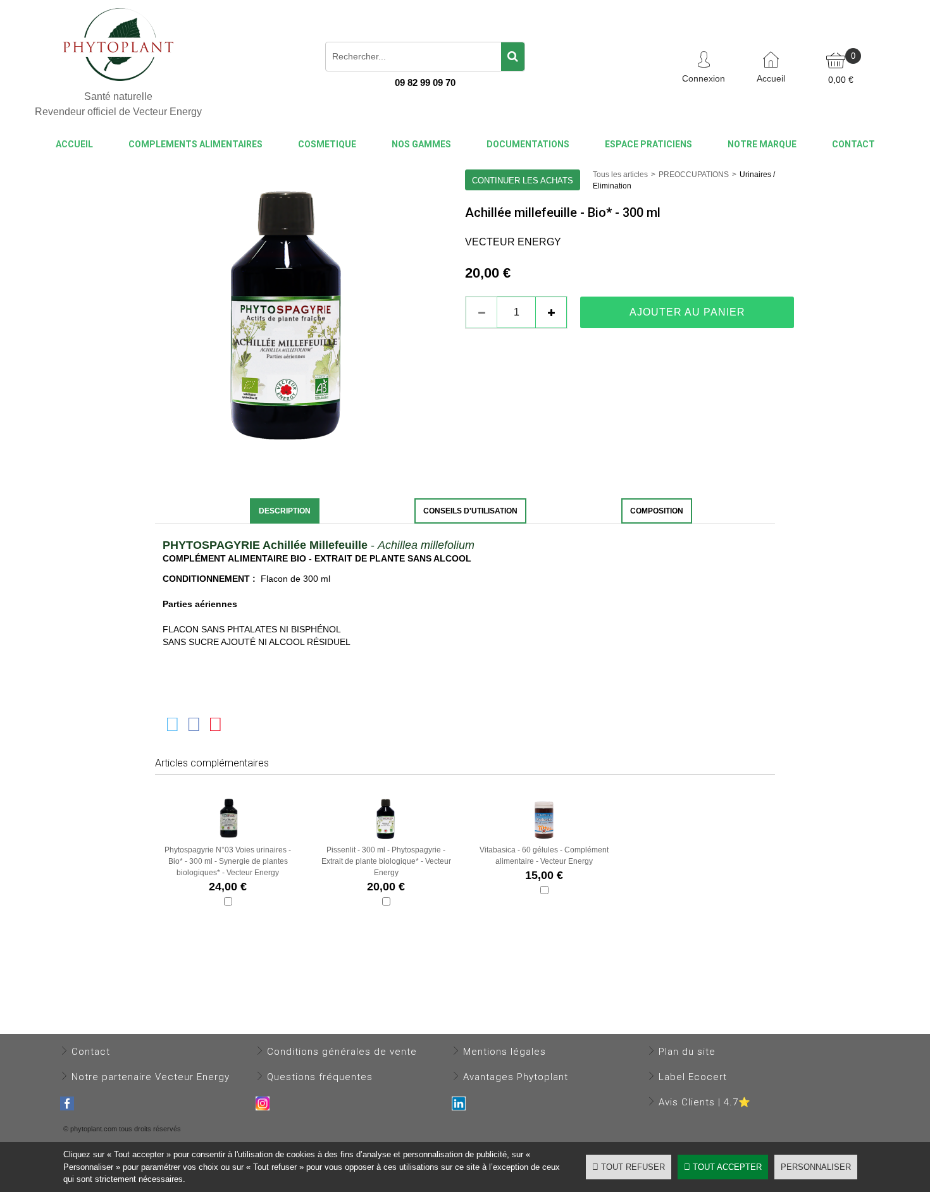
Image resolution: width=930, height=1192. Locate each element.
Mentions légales (504, 1051)
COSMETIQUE (327, 144)
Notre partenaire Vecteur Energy (150, 1077)
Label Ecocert (693, 1077)
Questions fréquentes (320, 1077)
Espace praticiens (648, 144)
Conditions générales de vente (342, 1051)
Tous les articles (620, 174)
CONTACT (853, 144)
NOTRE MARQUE (762, 144)
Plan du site (687, 1051)
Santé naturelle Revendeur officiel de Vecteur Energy (118, 103)
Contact (90, 1051)
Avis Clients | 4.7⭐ (705, 1102)
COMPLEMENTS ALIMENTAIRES (195, 144)
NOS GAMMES (421, 144)
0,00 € (840, 80)
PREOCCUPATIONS (694, 174)
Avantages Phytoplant (515, 1077)
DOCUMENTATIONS (528, 144)
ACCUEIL (74, 144)
